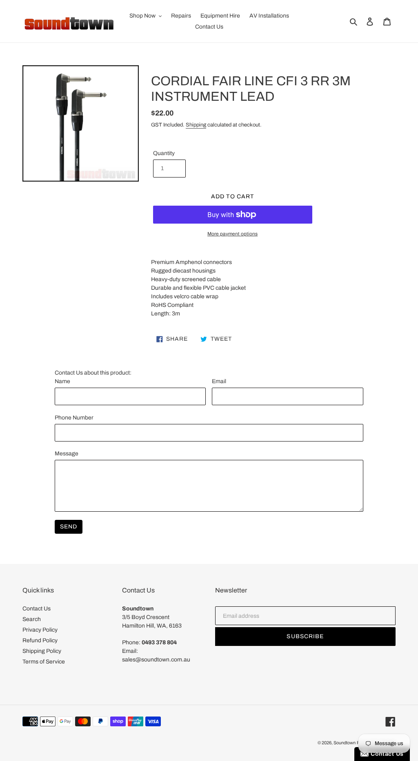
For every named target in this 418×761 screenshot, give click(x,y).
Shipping (196, 125)
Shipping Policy (41, 651)
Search (31, 619)
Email (219, 381)
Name (62, 381)
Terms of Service (43, 662)
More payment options (232, 234)
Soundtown (345, 742)
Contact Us (36, 609)
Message (66, 453)
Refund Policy (40, 640)
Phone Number (74, 418)
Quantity (164, 153)
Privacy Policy (40, 630)
